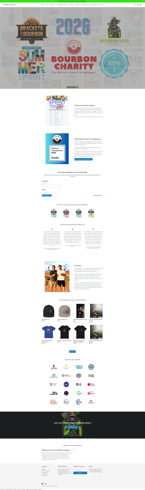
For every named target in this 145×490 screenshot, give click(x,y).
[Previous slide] (68, 87)
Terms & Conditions (46, 470)
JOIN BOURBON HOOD (72, 427)
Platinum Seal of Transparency (83, 159)
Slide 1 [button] (71, 254)
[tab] (71, 254)
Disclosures (44, 475)
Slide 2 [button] (73, 254)
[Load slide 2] (71, 87)
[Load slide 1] (70, 87)
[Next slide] (74, 87)
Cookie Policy (45, 474)
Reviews (43, 469)
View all (72, 351)
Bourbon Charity (9, 4)
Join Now (72, 51)
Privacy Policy (45, 472)
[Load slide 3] (72, 87)
